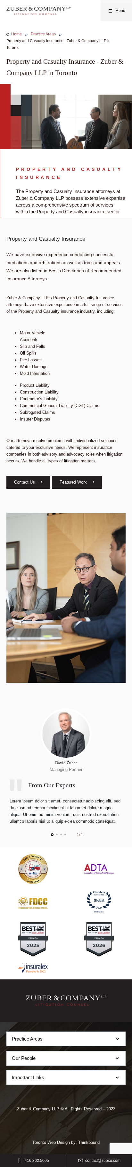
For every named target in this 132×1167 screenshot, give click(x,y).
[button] (52, 834)
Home (16, 34)
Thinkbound (89, 1142)
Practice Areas (43, 34)
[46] (38, 11)
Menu (120, 10)
